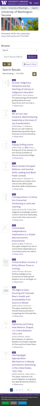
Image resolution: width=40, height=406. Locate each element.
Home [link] (3, 8)
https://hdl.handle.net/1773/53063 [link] (15, 36)
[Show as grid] (9, 64)
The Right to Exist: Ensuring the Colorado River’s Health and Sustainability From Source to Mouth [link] (23, 296)
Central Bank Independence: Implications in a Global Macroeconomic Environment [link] (23, 234)
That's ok (5, 403)
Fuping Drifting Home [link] (22, 144)
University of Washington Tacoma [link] (19, 8)
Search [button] (33, 57)
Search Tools (30, 64)
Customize (22, 403)
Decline (13, 403)
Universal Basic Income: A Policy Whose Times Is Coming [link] (24, 265)
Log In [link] (36, 3)
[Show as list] (5, 64)
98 (28, 390)
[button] (30, 3)
